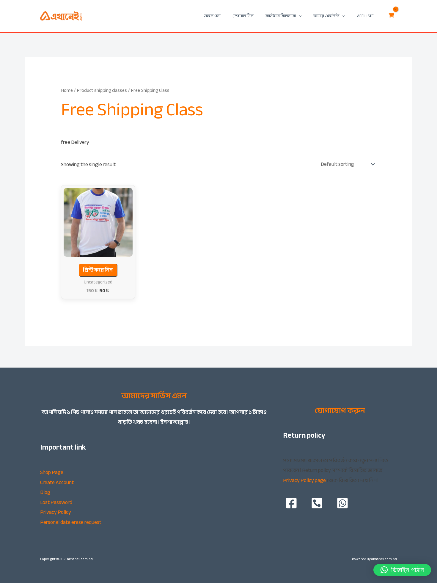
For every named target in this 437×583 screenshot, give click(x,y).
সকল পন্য (212, 16)
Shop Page (51, 472)
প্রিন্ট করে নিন (98, 270)
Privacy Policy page (304, 480)
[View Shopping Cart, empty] (391, 16)
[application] (298, 16)
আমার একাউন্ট (326, 16)
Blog (45, 492)
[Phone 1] (317, 503)
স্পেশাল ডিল (243, 16)
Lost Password (56, 502)
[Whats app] (342, 503)
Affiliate (365, 16)
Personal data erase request (70, 522)
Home (67, 90)
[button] (402, 570)
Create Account (57, 482)
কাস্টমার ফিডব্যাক (280, 16)
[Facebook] (291, 503)
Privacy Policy (55, 512)
